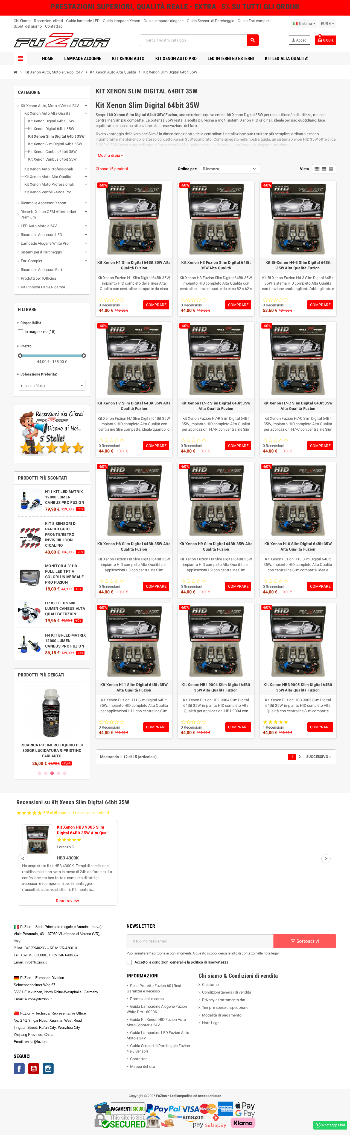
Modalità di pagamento (221, 1015)
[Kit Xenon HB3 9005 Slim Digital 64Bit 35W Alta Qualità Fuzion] (37, 839)
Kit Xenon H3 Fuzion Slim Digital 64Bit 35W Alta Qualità (216, 265)
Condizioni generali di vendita (226, 992)
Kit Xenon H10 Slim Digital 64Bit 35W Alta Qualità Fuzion (298, 546)
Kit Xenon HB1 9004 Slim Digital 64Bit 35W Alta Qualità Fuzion (216, 687)
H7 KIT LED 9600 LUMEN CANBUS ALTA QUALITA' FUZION (65, 608)
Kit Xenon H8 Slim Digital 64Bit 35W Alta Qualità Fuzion (134, 546)
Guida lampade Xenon (121, 21)
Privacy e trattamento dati (224, 1000)
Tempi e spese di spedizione (225, 1007)
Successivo (319, 757)
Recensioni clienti (48, 21)
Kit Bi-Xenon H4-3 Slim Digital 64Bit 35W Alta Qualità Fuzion (298, 265)
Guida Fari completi (254, 21)
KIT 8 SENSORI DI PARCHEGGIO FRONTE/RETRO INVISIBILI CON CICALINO (61, 534)
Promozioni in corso (147, 999)
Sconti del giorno (28, 26)
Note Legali (211, 1023)
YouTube (33, 1068)
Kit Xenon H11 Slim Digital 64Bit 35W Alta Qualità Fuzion (134, 687)
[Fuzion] (62, 40)
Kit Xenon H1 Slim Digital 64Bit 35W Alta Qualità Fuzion (134, 265)
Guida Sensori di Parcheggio (210, 21)
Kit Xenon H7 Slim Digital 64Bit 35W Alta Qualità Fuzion (134, 406)
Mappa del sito (142, 1066)
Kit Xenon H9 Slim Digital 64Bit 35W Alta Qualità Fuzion (216, 546)
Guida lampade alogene (163, 21)
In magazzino (40, 331)
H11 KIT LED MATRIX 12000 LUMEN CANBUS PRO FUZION (64, 497)
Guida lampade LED (83, 21)
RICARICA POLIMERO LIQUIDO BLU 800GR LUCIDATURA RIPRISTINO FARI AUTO (52, 750)
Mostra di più (110, 155)
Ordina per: (187, 169)
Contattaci (54, 26)
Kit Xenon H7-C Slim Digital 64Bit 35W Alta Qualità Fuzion (298, 406)
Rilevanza (211, 169)
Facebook (19, 1068)
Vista (304, 169)
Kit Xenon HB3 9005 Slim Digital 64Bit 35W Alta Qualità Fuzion (298, 687)
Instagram (48, 1068)
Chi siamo (210, 984)
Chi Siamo (22, 21)
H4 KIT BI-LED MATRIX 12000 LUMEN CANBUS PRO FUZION (65, 640)
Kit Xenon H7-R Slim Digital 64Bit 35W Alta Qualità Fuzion (216, 406)
